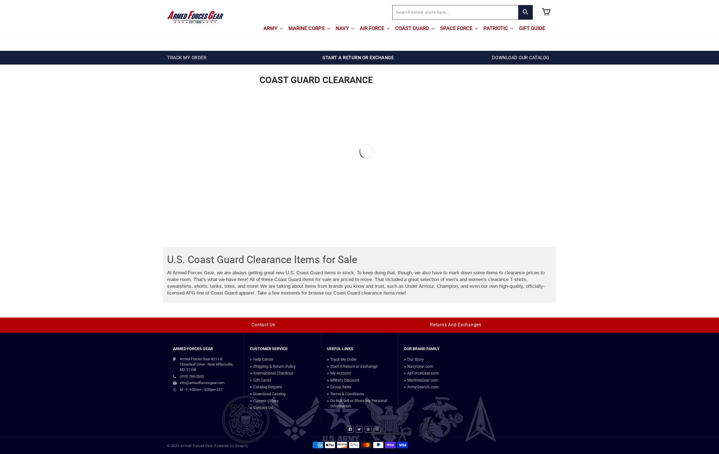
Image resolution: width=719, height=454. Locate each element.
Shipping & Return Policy (274, 366)
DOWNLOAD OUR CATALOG (520, 57)
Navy (343, 28)
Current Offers (265, 401)
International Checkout (273, 373)
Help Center (263, 359)
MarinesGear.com (422, 380)
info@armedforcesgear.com (202, 383)
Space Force (457, 28)
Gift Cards (262, 380)
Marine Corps (307, 28)
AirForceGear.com (423, 373)
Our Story (415, 359)
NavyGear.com (420, 366)
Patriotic (496, 28)
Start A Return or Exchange (353, 366)
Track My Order (343, 359)
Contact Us (263, 324)
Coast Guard (412, 28)
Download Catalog (269, 394)
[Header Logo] (195, 17)
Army (271, 28)
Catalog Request (267, 387)
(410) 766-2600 (192, 376)
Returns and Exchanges (455, 324)
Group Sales (340, 387)
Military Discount (345, 380)
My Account (340, 373)
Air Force (372, 28)
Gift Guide (532, 28)
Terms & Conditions (347, 394)
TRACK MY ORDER (186, 57)
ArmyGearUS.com (422, 387)
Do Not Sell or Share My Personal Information (358, 403)
